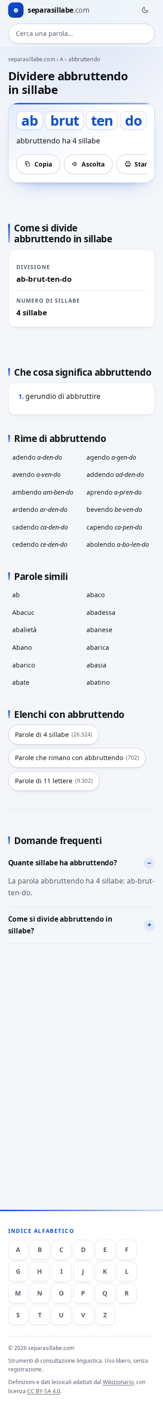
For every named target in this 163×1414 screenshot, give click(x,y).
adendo (37, 457)
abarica (97, 647)
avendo (36, 474)
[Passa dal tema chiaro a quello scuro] (145, 10)
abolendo (117, 544)
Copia (43, 164)
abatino (98, 682)
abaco (95, 594)
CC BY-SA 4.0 (43, 1391)
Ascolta (93, 164)
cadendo (40, 527)
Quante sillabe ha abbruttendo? (62, 863)
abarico (23, 665)
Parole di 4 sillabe (53, 734)
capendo (114, 527)
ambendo (42, 492)
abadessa (100, 612)
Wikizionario (118, 1382)
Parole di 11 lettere (54, 780)
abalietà (24, 629)
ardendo (39, 509)
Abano (22, 647)
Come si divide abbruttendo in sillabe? (60, 925)
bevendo (114, 509)
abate (20, 682)
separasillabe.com (31, 59)
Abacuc (23, 612)
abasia (96, 665)
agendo (111, 457)
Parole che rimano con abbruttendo (77, 757)
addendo (115, 474)
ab (16, 594)
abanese (99, 629)
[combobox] (81, 34)
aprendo (114, 492)
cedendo (39, 544)
